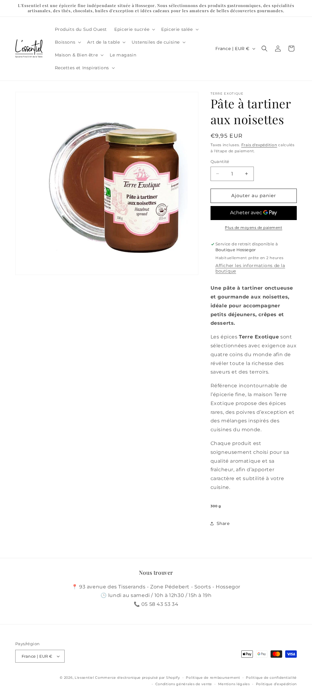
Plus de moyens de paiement (253, 227)
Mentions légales (234, 684)
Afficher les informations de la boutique (250, 268)
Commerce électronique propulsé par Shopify (137, 677)
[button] (134, 29)
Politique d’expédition (276, 684)
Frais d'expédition (259, 145)
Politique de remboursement (213, 677)
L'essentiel (84, 677)
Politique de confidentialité (271, 677)
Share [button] (223, 523)
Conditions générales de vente (183, 684)
